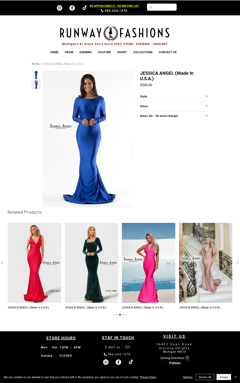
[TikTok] (131, 362)
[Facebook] (72, 8)
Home (35, 64)
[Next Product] (238, 263)
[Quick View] (34, 263)
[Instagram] (59, 8)
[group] (120, 266)
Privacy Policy (148, 377)
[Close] (235, 377)
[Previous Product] (2, 263)
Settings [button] (188, 377)
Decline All (205, 377)
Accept (224, 377)
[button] (143, 52)
